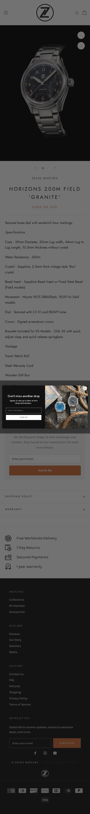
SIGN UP (23, 417)
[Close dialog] (85, 388)
